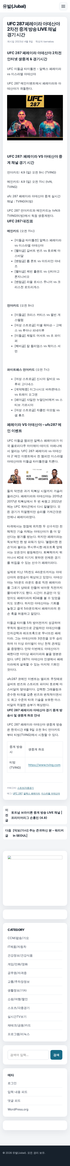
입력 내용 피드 (17, 1092)
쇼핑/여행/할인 (18, 999)
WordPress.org (18, 1109)
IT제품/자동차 (17, 947)
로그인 (12, 1083)
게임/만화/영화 (18, 964)
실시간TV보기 (17, 1016)
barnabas (48, 41)
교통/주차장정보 (19, 981)
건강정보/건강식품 (20, 955)
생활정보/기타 (17, 990)
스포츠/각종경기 (25, 787)
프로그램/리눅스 (19, 1034)
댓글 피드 (14, 1100)
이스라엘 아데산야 (50, 793)
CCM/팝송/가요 (18, 938)
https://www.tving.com (44, 765)
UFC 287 (17, 793)
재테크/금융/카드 (19, 1025)
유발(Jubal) (14, 6)
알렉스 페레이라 (32, 793)
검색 (56, 1055)
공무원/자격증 (17, 973)
